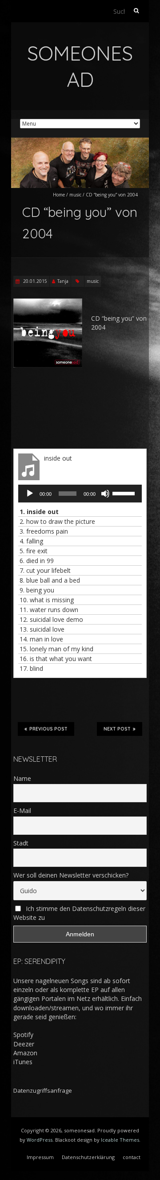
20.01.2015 (34, 281)
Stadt (20, 843)
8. (50, 580)
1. (39, 511)
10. (47, 600)
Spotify (23, 1034)
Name (22, 778)
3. (44, 531)
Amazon (25, 1053)
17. (31, 668)
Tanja (62, 281)
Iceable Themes (120, 1139)
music (75, 195)
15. (56, 649)
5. (34, 551)
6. (37, 560)
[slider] (124, 493)
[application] (80, 493)
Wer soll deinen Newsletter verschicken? (70, 875)
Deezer (23, 1044)
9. (37, 590)
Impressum (40, 1157)
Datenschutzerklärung (88, 1157)
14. (41, 639)
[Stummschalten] (105, 493)
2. (57, 521)
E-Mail (22, 810)
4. (31, 541)
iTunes (22, 1062)
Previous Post (48, 729)
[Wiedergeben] (29, 493)
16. (56, 658)
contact (131, 1157)
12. (51, 619)
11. (49, 609)
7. (45, 570)
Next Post (117, 729)
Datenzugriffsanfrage (42, 1090)
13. (42, 629)
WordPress (39, 1139)
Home (59, 195)
